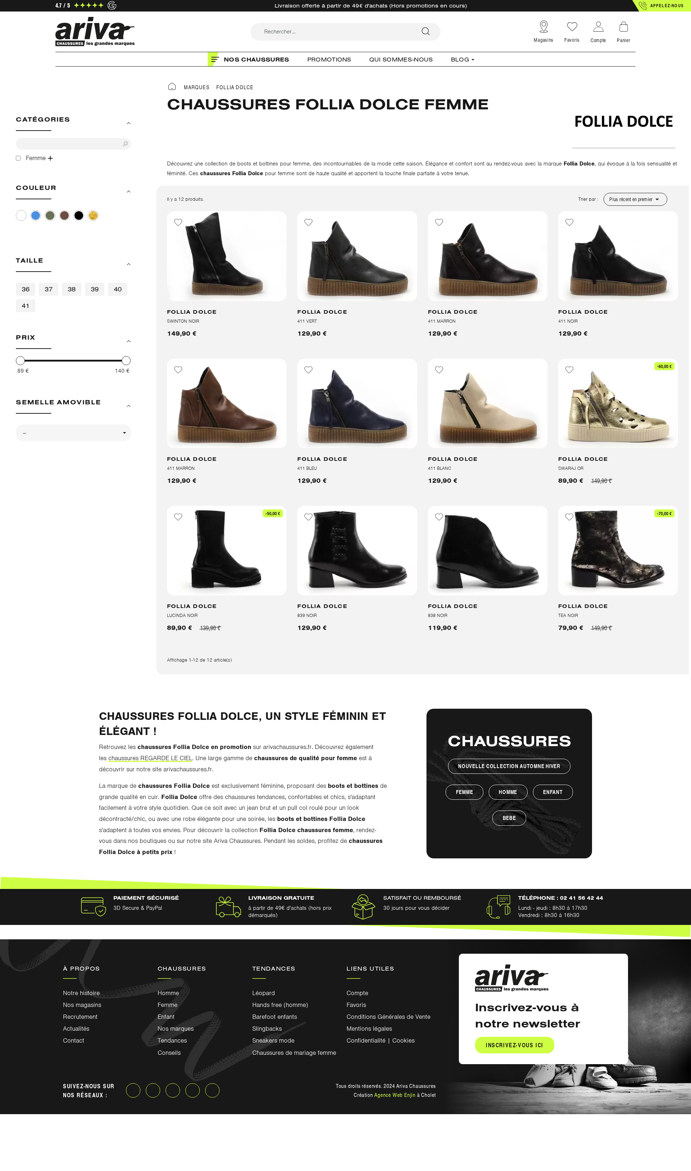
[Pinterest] (192, 1090)
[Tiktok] (212, 1090)
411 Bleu (307, 468)
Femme (464, 792)
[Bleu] (35, 215)
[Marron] (64, 215)
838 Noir (437, 615)
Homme (508, 792)
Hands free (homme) (280, 1005)
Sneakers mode (273, 1040)
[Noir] (78, 215)
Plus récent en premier (635, 199)
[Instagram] (153, 1090)
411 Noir (568, 321)
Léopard (263, 993)
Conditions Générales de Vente (388, 1017)
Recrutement (80, 1017)
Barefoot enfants (274, 1017)
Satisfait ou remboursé (422, 897)
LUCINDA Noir (182, 615)
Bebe (509, 818)
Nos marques (176, 1028)
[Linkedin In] (173, 1090)
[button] (661, 6)
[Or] (93, 215)
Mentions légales (369, 1028)
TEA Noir (568, 615)
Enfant (553, 792)
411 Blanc (439, 468)
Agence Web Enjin (395, 1094)
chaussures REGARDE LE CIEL (150, 758)
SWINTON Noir (183, 321)
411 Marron (442, 321)
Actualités (76, 1028)
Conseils (169, 1053)
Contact (73, 1040)
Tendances (172, 1040)
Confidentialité (366, 1040)
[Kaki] (50, 215)
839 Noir (307, 615)
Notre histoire (81, 993)
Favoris (572, 39)
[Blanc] (21, 215)
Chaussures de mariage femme (294, 1053)
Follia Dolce (192, 311)
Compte (357, 993)
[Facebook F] (133, 1090)
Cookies (403, 1040)
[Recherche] (426, 31)
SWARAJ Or (570, 468)
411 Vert (307, 321)
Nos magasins (82, 1005)
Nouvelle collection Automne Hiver (509, 766)
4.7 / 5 (62, 5)
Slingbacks (267, 1028)
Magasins (544, 39)
